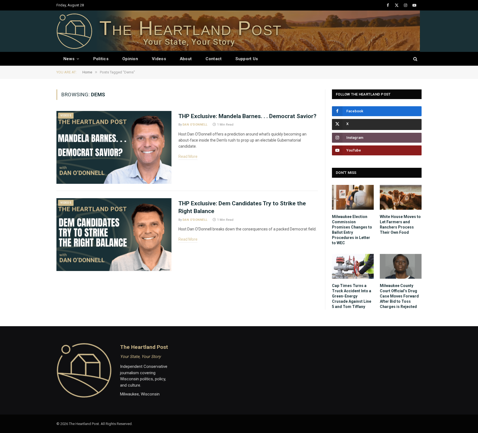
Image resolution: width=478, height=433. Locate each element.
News (68, 58)
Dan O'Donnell (195, 124)
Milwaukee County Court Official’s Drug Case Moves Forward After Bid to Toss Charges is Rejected (399, 296)
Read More (188, 156)
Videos (159, 58)
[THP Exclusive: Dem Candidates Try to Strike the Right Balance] (114, 234)
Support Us (246, 58)
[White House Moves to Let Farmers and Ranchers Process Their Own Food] (401, 197)
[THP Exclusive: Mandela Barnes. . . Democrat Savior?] (114, 147)
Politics (100, 58)
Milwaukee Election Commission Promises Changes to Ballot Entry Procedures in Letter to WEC (352, 229)
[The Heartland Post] (74, 31)
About (186, 58)
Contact (214, 58)
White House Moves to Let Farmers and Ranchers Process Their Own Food (400, 224)
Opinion (130, 58)
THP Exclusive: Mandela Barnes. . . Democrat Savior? (247, 116)
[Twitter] (377, 124)
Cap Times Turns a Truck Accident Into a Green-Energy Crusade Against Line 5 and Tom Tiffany (351, 296)
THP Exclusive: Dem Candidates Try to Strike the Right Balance (242, 207)
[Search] (414, 59)
